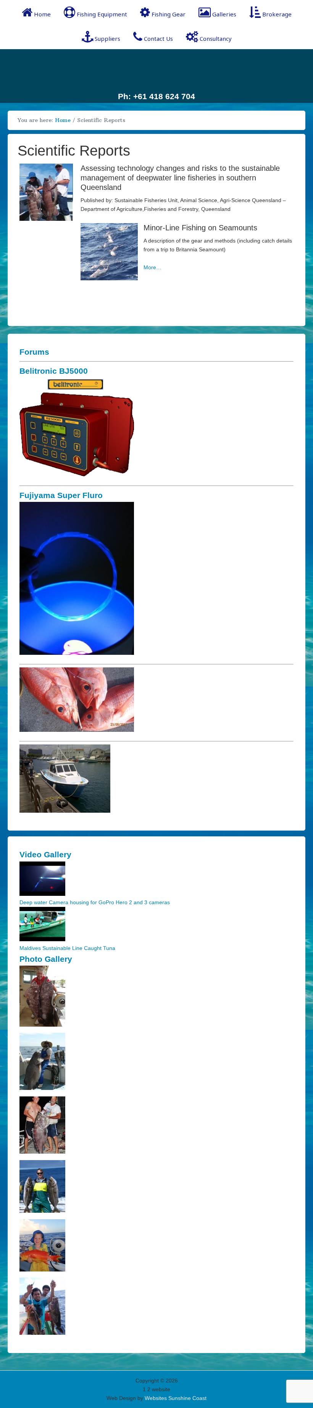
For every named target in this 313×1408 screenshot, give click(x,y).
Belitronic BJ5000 (53, 370)
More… (152, 267)
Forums (34, 351)
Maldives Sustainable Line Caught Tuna (67, 948)
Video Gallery (45, 854)
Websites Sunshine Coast (176, 1398)
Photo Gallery (45, 959)
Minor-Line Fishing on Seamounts (200, 227)
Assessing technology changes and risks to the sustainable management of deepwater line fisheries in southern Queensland (180, 177)
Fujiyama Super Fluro (61, 495)
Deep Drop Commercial (156, 69)
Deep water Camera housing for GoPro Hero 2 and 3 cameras (94, 902)
